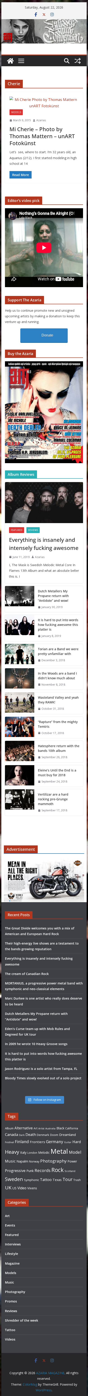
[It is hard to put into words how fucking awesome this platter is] (19, 628)
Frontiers (37, 1142)
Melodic (44, 1152)
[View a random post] (77, 60)
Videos (10, 1339)
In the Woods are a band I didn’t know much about (57, 675)
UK (8, 1187)
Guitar (68, 1142)
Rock (57, 1170)
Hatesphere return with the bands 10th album (58, 748)
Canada (11, 1134)
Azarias (41, 120)
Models (16, 112)
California (71, 1128)
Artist (41, 1128)
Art (35, 1128)
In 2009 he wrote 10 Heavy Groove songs (36, 1044)
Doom (54, 1135)
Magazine (12, 1263)
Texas (57, 1180)
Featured (16, 530)
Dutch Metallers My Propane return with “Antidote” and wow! (53, 596)
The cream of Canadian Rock (27, 974)
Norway (34, 1161)
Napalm (22, 1161)
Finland (22, 1141)
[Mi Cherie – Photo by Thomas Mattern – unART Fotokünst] (44, 103)
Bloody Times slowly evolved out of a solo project (43, 1078)
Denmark (43, 1135)
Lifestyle (11, 1254)
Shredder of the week (21, 1320)
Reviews (33, 530)
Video (21, 1187)
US (14, 1188)
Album (9, 1128)
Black (60, 1128)
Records (43, 1170)
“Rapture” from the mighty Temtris (58, 724)
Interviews (13, 1244)
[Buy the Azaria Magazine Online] (44, 364)
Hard (76, 1141)
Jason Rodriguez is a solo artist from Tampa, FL (41, 1068)
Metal (59, 1151)
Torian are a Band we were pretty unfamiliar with (58, 651)
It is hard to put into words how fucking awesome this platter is (58, 625)
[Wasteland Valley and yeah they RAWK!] (19, 703)
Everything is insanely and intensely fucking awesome (44, 544)
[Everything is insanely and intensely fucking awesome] (44, 502)
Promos (11, 1301)
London (32, 1152)
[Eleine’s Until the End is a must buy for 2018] (19, 776)
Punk (30, 1171)
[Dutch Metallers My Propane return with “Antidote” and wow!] (19, 599)
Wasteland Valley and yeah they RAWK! (58, 699)
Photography (53, 1161)
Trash (77, 1180)
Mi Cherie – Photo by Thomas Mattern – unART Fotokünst (42, 136)
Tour (67, 1179)
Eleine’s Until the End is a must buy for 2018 (57, 772)
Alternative (23, 1128)
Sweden (14, 1179)
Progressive (15, 1170)
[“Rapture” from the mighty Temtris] (19, 727)
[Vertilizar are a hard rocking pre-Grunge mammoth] (19, 802)
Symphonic (31, 1180)
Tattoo (46, 1179)
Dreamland (67, 1134)
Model (75, 1152)
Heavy (12, 1151)
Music (10, 1161)
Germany (54, 1141)
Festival (9, 1142)
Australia (50, 1128)
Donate (47, 335)
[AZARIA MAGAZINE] (44, 22)
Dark (22, 1135)
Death (30, 1134)
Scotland (70, 1171)
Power (72, 1161)
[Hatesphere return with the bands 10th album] (19, 751)
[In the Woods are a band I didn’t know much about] (19, 679)
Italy (23, 1152)
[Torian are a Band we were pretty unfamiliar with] (19, 655)
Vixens (32, 1188)
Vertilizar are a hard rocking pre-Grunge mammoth (53, 799)
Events (10, 1225)
